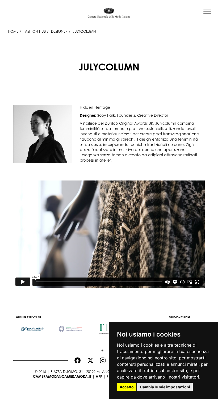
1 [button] (101, 349)
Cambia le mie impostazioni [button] (165, 387)
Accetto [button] (127, 387)
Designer (59, 31)
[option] (32, 326)
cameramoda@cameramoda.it (62, 376)
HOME (13, 31)
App (99, 376)
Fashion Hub (35, 31)
